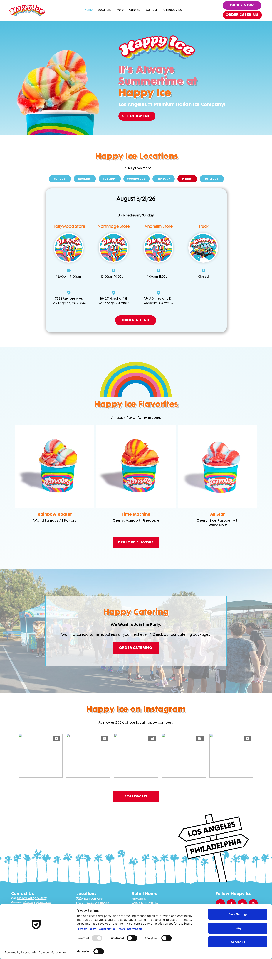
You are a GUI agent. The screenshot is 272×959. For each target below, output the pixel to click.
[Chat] (69, 270)
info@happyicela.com (37, 902)
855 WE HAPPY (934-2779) (32, 898)
